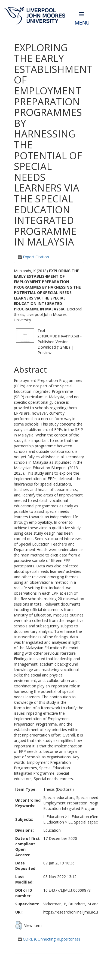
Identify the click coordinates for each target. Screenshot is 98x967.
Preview (44, 352)
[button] (18, 925)
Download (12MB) (54, 347)
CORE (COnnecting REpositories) (51, 939)
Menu (82, 23)
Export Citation (35, 256)
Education (52, 830)
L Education (53, 816)
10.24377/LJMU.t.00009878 (67, 890)
